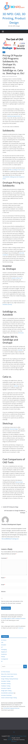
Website (3, 591)
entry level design (14, 429)
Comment (4, 558)
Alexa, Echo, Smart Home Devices (9, 674)
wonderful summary (7, 304)
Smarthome (4, 654)
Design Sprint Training (6, 690)
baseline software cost (17, 278)
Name (3, 577)
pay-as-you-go (19, 482)
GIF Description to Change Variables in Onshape (14, 511)
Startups (3, 656)
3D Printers (3, 640)
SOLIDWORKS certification (7, 693)
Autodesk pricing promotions (14, 116)
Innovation (3, 644)
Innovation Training (5, 681)
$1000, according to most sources (17, 169)
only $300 (20, 350)
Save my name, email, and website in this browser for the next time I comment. (12, 602)
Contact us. (20, 628)
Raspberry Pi (4, 652)
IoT (2, 647)
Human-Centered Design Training (9, 697)
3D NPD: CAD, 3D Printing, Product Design (14, 18)
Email (3, 584)
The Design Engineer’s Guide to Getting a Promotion (13, 618)
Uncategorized (4, 659)
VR (1, 661)
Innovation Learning (5, 683)
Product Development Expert (11, 76)
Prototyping (4, 649)
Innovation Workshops (6, 695)
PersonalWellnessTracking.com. (10, 539)
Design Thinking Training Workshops (9, 678)
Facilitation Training (5, 686)
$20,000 (16, 386)
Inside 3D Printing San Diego (10, 507)
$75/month (21, 332)
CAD (4, 52)
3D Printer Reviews (5, 671)
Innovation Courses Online (7, 676)
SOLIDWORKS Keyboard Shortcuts (11, 708)
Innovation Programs (6, 688)
